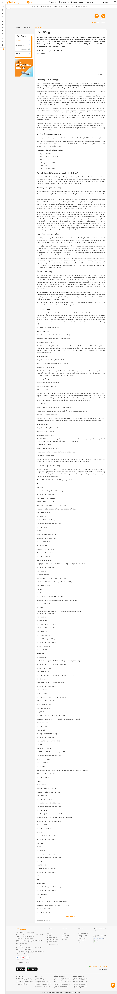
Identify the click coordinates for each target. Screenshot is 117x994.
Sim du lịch (70, 6)
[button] (107, 2)
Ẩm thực (64, 939)
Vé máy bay (35, 6)
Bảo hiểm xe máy (58, 981)
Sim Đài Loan (20, 981)
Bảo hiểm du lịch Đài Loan (80, 980)
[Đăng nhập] (115, 2)
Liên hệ (49, 935)
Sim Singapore (28, 978)
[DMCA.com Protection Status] (103, 969)
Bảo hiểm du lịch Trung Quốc (80, 978)
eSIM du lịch (39, 976)
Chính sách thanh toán (53, 944)
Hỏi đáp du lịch (82, 938)
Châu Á (18, 27)
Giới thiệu (19, 41)
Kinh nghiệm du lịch (22, 49)
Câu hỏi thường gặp (52, 939)
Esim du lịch (59, 6)
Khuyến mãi (65, 935)
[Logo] (11, 2)
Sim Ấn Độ (19, 984)
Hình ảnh (19, 53)
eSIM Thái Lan (38, 978)
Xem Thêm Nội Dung (70, 916)
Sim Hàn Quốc (29, 981)
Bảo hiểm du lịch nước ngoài (61, 980)
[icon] (96, 16)
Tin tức (64, 933)
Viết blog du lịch (82, 940)
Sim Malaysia (19, 980)
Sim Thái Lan (19, 978)
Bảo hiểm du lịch (47, 6)
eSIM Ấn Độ (47, 986)
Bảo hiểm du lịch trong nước (61, 978)
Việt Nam (27, 27)
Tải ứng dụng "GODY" (20, 969)
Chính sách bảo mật (52, 937)
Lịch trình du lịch (82, 6)
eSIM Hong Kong (43, 983)
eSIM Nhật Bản (45, 984)
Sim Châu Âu (28, 983)
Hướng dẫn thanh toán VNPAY (100, 936)
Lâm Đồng (38, 27)
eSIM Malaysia (45, 980)
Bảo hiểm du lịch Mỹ (78, 986)
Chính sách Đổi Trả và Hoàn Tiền (52, 942)
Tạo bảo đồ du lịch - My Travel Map (84, 936)
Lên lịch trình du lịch (83, 933)
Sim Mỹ (25, 984)
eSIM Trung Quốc (39, 981)
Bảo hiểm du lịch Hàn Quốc (80, 981)
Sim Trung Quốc (28, 980)
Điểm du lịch (20, 45)
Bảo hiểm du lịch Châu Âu (80, 984)
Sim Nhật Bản (20, 983)
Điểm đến (65, 937)
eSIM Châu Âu (38, 986)
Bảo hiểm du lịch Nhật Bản (80, 983)
